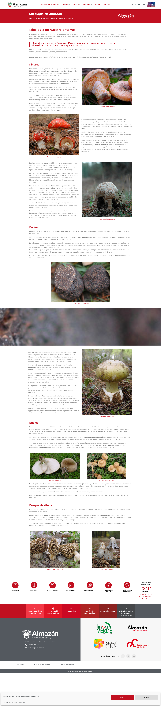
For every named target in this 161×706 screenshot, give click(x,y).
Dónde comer (52, 590)
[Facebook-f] (123, 656)
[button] (144, 4)
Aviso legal (20, 665)
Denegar (146, 697)
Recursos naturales (52, 18)
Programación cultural (108, 591)
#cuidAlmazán (90, 590)
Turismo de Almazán (38, 18)
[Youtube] (134, 656)
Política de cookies (8, 702)
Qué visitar (34, 590)
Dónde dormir (71, 590)
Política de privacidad (19, 702)
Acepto (122, 697)
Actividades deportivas (127, 591)
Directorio (15, 590)
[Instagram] (128, 656)
